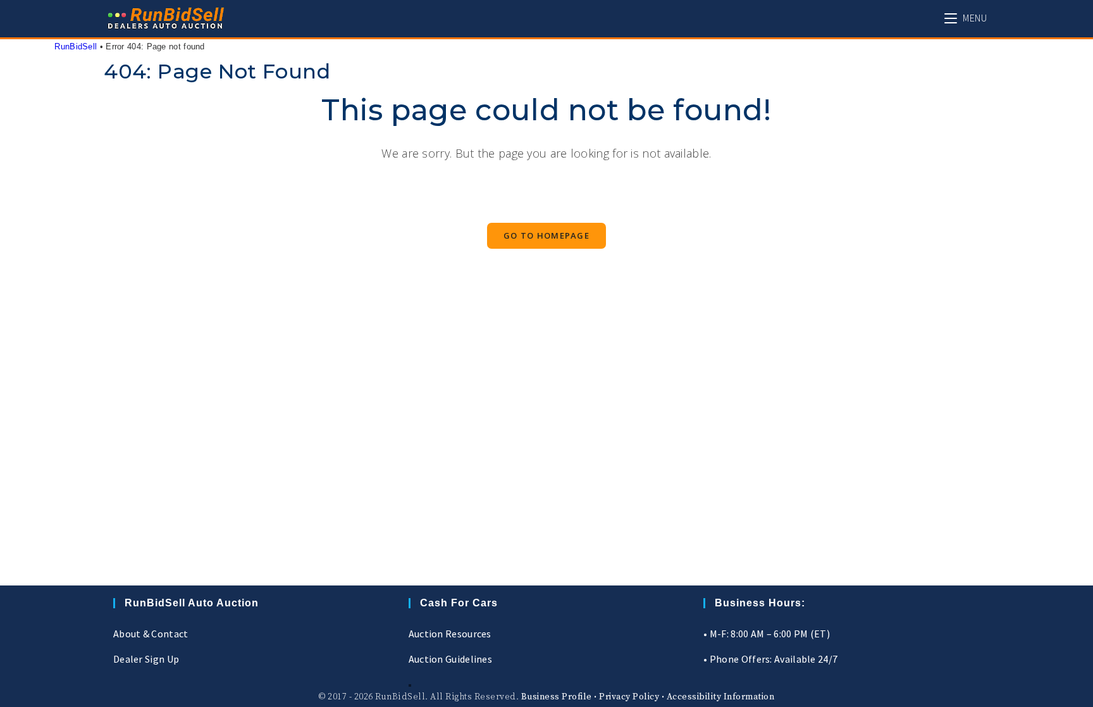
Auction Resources (450, 633)
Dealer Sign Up (146, 659)
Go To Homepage (546, 235)
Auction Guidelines (450, 659)
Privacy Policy (629, 697)
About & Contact (150, 633)
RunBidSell (75, 46)
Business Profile (556, 697)
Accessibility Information (721, 697)
